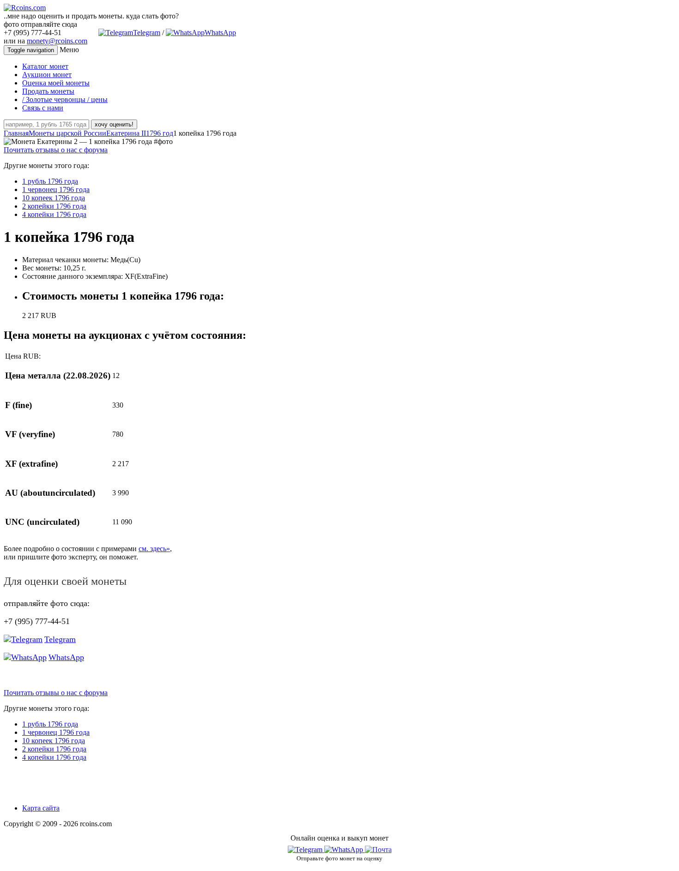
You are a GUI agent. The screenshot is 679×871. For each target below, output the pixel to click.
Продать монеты (48, 91)
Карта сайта (41, 808)
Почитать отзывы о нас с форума (56, 150)
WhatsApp (220, 32)
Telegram (146, 32)
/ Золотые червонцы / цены (65, 99)
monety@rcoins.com (57, 41)
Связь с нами (42, 108)
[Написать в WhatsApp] (344, 849)
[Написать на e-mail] (378, 847)
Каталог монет (45, 66)
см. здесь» (154, 549)
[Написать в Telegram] (306, 849)
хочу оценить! (114, 124)
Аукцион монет (47, 74)
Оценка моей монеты (56, 83)
